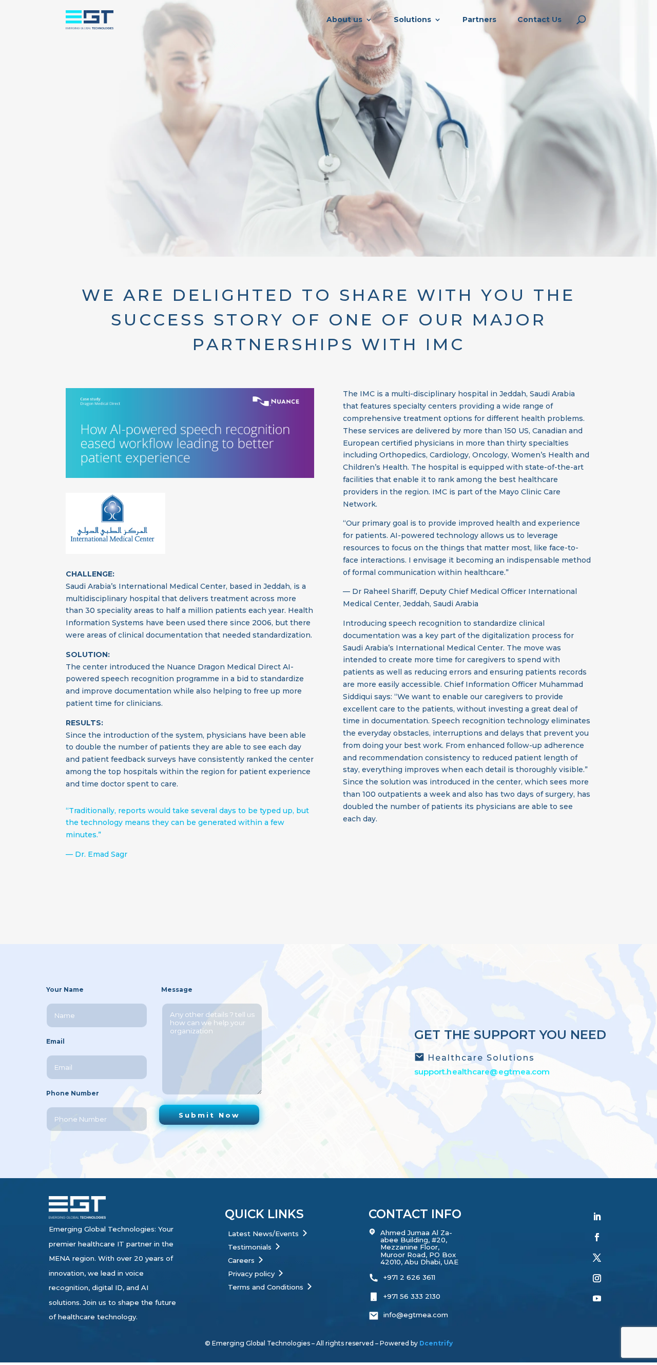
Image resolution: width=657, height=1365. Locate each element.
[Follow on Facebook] (597, 1237)
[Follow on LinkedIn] (597, 1216)
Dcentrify (436, 1343)
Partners (479, 19)
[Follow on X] (597, 1257)
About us (344, 19)
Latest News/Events (263, 1233)
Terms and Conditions (265, 1287)
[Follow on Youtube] (597, 1298)
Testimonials (250, 1247)
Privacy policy (251, 1274)
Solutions (412, 19)
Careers (241, 1260)
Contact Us (539, 19)
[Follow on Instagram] (597, 1278)
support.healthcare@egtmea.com (482, 1071)
